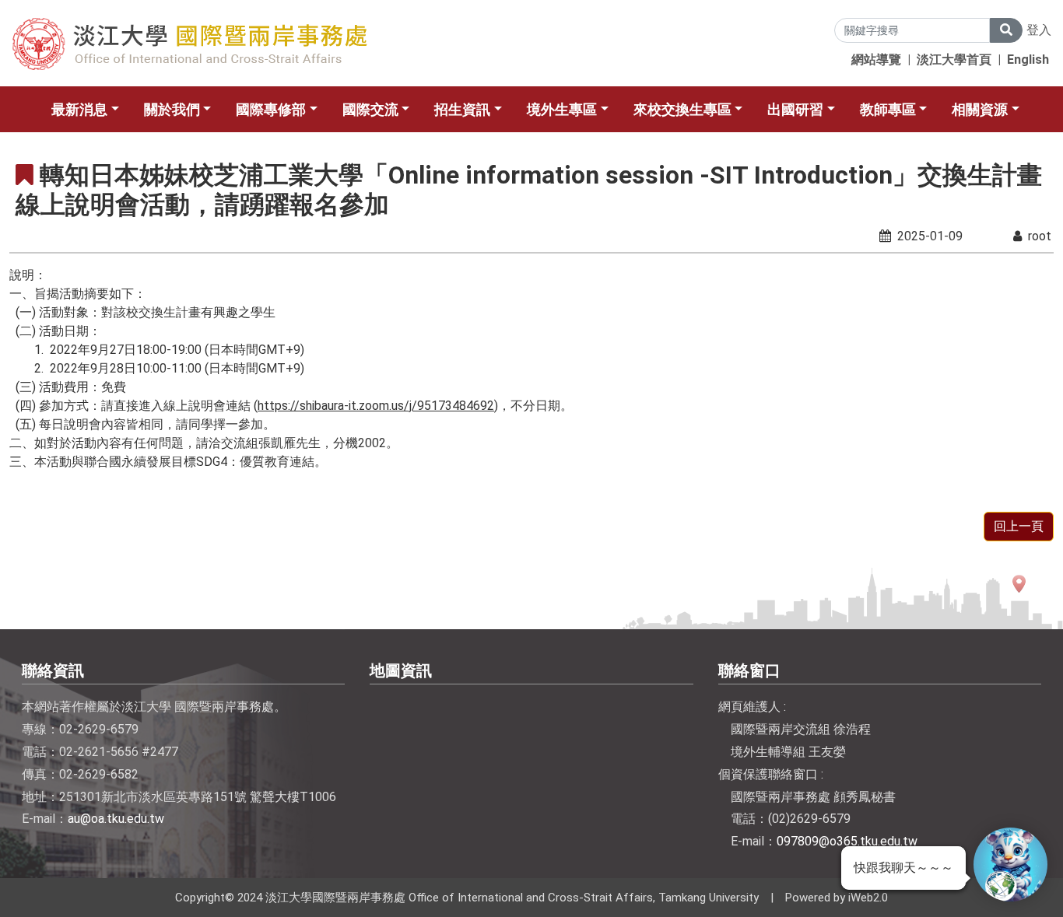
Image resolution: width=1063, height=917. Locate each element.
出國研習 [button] (795, 109)
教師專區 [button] (888, 109)
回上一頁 (1019, 526)
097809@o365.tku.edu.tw (847, 841)
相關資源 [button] (980, 109)
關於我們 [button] (172, 109)
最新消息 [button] (79, 109)
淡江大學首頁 (954, 59)
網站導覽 (876, 59)
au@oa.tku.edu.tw (116, 818)
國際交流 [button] (370, 109)
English (1028, 59)
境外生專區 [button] (562, 109)
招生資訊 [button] (462, 109)
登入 (1038, 30)
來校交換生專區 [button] (682, 109)
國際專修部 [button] (271, 109)
